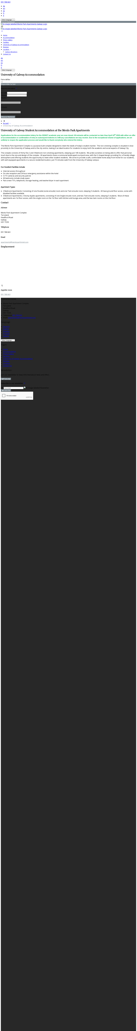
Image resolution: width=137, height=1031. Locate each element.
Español (6, 331)
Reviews (6, 47)
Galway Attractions (11, 52)
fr (3, 13)
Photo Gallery (7, 40)
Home (5, 35)
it (3, 15)
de (4, 6)
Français (6, 334)
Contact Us (7, 54)
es (4, 11)
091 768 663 (5, 2)
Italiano (6, 336)
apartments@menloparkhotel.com (14, 242)
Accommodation (9, 38)
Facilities (6, 42)
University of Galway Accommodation (16, 45)
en (4, 8)
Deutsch (6, 326)
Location (6, 49)
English (6, 329)
